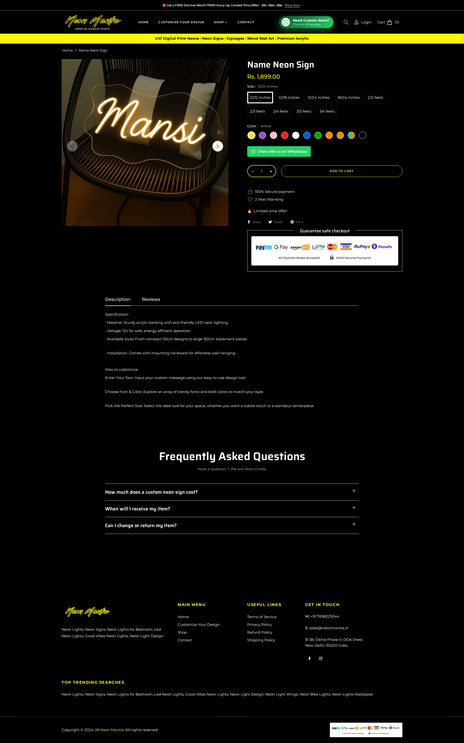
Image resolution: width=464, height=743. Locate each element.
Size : (262, 86)
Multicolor (351, 135)
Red (284, 135)
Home (67, 50)
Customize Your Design (199, 624)
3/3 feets (304, 111)
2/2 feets (375, 97)
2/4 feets (280, 111)
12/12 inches (260, 97)
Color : (259, 126)
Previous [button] (72, 146)
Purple (262, 135)
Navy (362, 135)
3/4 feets (326, 111)
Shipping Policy (261, 640)
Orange (329, 135)
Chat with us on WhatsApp (282, 151)
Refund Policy (259, 632)
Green (318, 135)
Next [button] (217, 146)
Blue (307, 135)
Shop (182, 632)
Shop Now (292, 5)
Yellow (251, 135)
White (295, 135)
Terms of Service (261, 616)
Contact (185, 640)
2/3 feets (257, 111)
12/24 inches (318, 97)
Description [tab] (117, 299)
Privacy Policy (259, 624)
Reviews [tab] (151, 299)
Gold (340, 135)
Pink (273, 135)
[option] (145, 142)
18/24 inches (349, 97)
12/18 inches (289, 97)
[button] (346, 22)
